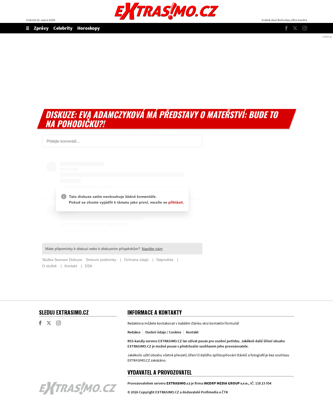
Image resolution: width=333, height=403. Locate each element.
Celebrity (63, 28)
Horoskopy (88, 28)
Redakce (133, 332)
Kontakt (192, 332)
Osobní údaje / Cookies (163, 332)
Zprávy (41, 28)
